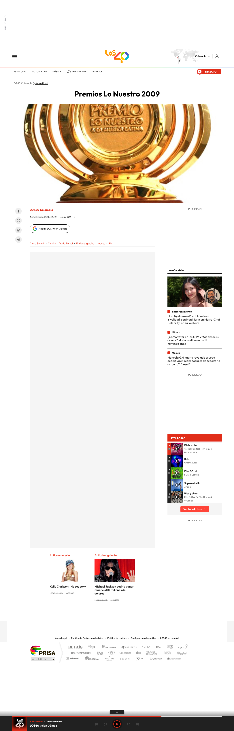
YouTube (117, 614)
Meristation (173, 657)
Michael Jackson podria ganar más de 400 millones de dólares (114, 590)
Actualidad (39, 71)
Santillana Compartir (129, 647)
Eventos (98, 71)
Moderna (91, 657)
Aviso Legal (61, 638)
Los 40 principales (93, 647)
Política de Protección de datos (87, 638)
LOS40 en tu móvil (169, 638)
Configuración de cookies (143, 638)
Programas (79, 71)
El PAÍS (75, 647)
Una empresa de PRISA (43, 650)
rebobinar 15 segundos (105, 724)
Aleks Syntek (37, 243)
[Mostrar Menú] (17, 56)
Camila (52, 243)
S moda (140, 657)
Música (56, 71)
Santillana (110, 647)
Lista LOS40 (19, 71)
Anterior (96, 724)
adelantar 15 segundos (129, 724)
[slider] (117, 716)
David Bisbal (66, 243)
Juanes (101, 243)
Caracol (182, 647)
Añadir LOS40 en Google (53, 228)
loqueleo (156, 657)
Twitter (18, 220)
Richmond (73, 657)
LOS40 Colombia (117, 56)
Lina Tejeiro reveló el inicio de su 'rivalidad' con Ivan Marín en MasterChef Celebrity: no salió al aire (193, 319)
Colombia (200, 56)
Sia (110, 243)
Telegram (18, 239)
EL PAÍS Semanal (152, 652)
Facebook (18, 211)
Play (117, 724)
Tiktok (102, 614)
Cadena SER (144, 647)
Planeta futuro (165, 652)
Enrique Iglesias (85, 243)
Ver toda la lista (192, 509)
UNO (100, 652)
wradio (111, 652)
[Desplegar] (117, 711)
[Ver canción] (177, 449)
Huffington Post (80, 652)
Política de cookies (117, 638)
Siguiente (137, 724)
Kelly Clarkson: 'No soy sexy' (68, 586)
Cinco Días (125, 652)
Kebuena (178, 652)
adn (169, 647)
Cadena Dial (138, 652)
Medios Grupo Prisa (43, 659)
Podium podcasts (109, 657)
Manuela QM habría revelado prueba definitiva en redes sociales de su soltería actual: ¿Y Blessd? (193, 361)
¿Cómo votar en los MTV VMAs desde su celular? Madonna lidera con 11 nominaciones (193, 340)
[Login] (217, 56)
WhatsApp (18, 230)
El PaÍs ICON (124, 657)
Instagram (110, 614)
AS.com (157, 647)
